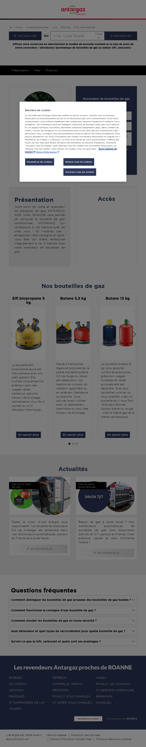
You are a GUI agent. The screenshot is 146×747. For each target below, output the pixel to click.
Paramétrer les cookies (39, 162)
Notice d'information (46, 152)
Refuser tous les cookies (78, 162)
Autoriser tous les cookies (79, 172)
